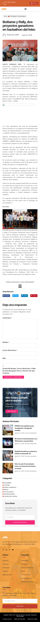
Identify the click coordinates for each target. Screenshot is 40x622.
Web (4, 358)
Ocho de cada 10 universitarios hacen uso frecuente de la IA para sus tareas (25, 466)
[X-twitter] (9, 549)
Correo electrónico (10, 350)
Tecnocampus (21, 16)
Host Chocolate (19, 616)
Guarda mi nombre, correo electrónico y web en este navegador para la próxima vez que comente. (19, 371)
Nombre (6, 342)
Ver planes (12, 411)
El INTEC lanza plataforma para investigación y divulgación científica (24, 428)
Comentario (7, 318)
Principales (13, 16)
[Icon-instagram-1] (6, 549)
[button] (6, 295)
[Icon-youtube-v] (12, 549)
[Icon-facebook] (3, 549)
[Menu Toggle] (25, 9)
